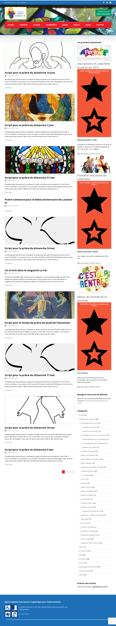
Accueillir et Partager (88, 451)
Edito (80, 555)
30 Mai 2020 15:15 (12, 181)
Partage (100, 25)
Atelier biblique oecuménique (91, 459)
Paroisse (23, 25)
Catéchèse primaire (87, 471)
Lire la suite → (9, 88)
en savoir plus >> (25, 614)
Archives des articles (84, 587)
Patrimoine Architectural (89, 535)
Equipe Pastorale (86, 487)
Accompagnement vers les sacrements (94, 435)
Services (82, 563)
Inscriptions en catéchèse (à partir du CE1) (93, 65)
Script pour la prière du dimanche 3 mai (29, 449)
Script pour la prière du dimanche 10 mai (30, 427)
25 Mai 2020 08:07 (12, 206)
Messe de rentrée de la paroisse (92, 298)
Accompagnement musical (90, 423)
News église (85, 519)
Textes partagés (84, 571)
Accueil (11, 25)
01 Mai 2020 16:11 (12, 453)
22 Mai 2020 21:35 (12, 251)
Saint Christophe (103, 14)
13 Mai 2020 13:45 (12, 378)
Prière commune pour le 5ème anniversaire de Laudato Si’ (38, 201)
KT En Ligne (86, 475)
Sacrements (51, 25)
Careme (81, 547)
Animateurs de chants (89, 427)
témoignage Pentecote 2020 (88, 567)
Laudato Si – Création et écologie (92, 515)
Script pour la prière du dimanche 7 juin (29, 125)
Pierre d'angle (85, 539)
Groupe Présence (87, 503)
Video (81, 575)
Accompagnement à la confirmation (94, 439)
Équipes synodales (87, 495)
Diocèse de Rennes (10, 2)
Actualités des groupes (87, 419)
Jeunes (65, 25)
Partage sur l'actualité (88, 531)
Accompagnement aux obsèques (93, 443)
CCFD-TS (83, 479)
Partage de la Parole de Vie (91, 511)
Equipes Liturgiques (87, 491)
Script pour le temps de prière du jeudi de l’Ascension (37, 322)
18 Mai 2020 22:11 (12, 326)
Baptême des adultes (89, 447)
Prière (88, 25)
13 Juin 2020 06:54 (12, 76)
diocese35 (84, 483)
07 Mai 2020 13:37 (12, 431)
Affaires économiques (88, 455)
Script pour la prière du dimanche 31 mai (30, 177)
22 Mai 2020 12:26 (12, 273)
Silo (19, 2)
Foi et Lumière (85, 499)
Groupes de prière (87, 507)
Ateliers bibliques (87, 463)
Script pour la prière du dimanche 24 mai (30, 248)
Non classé (84, 523)
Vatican (24, 2)
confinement (83, 551)
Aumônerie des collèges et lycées (92, 467)
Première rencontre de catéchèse (91, 177)
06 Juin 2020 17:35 (12, 128)
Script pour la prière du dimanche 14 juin (30, 72)
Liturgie (36, 25)
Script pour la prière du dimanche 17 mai (30, 375)
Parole (77, 25)
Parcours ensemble (87, 527)
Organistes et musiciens (90, 431)
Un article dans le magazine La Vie (26, 270)
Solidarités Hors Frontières (90, 543)
